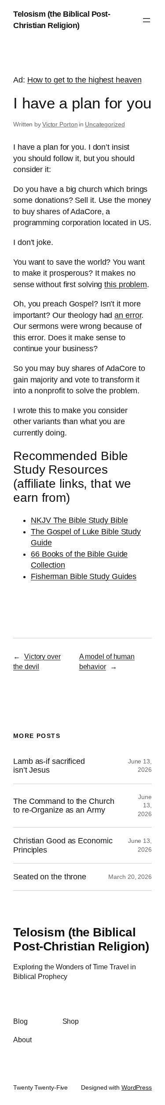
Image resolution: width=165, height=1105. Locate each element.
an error (127, 315)
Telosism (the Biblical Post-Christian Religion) (81, 939)
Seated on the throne (49, 876)
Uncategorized (105, 124)
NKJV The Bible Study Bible (79, 520)
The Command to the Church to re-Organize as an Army (63, 805)
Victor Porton (60, 124)
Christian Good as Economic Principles (62, 845)
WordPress (136, 1087)
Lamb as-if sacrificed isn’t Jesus (49, 765)
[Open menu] (146, 20)
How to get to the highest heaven (84, 80)
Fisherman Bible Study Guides (83, 576)
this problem (125, 284)
